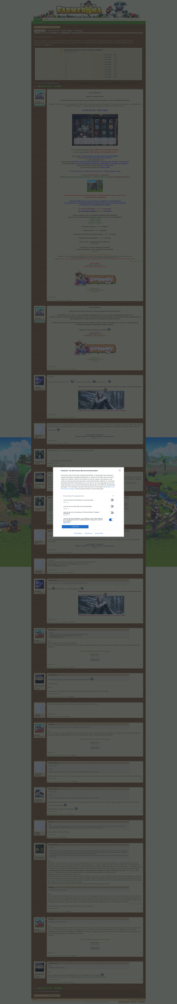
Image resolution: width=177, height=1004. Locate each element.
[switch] (111, 500)
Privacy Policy (99, 533)
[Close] (120, 471)
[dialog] (88, 502)
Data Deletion (78, 533)
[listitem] (88, 496)
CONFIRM (75, 526)
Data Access (88, 533)
